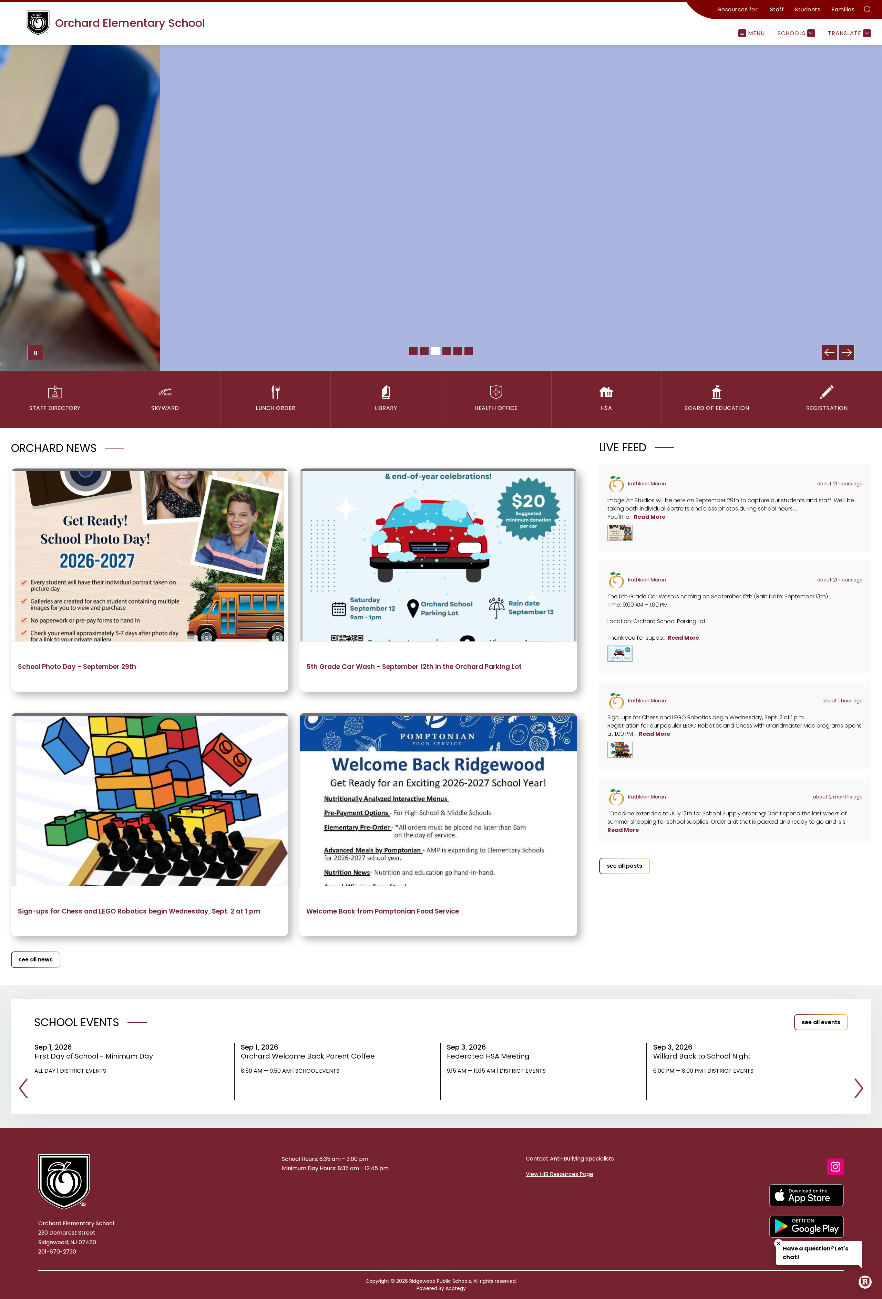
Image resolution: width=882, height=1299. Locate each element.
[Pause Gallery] (35, 352)
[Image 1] (413, 351)
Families (842, 9)
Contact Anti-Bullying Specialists (570, 1159)
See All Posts (624, 866)
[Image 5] (457, 351)
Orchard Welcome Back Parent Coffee (310, 1056)
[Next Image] (846, 352)
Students (807, 9)
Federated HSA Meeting (490, 1056)
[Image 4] (446, 351)
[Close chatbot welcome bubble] (778, 1243)
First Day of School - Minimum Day (95, 1056)
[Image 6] (468, 351)
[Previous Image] (829, 352)
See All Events (821, 1022)
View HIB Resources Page (559, 1174)
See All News (36, 959)
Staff (777, 9)
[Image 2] (424, 351)
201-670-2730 (57, 1252)
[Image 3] (435, 351)
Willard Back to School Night (704, 1056)
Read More (649, 517)
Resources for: (738, 9)
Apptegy (455, 1288)
